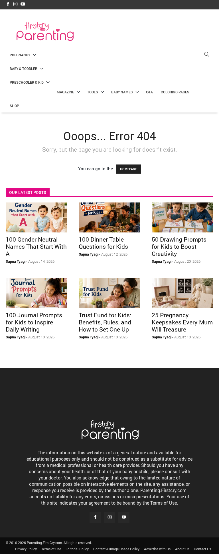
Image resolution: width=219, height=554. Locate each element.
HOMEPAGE (128, 169)
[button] (206, 55)
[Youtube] (23, 4)
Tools (92, 92)
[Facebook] (8, 4)
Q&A (149, 92)
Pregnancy (20, 55)
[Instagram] (15, 4)
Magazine (65, 92)
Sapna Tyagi (15, 261)
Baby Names (122, 92)
